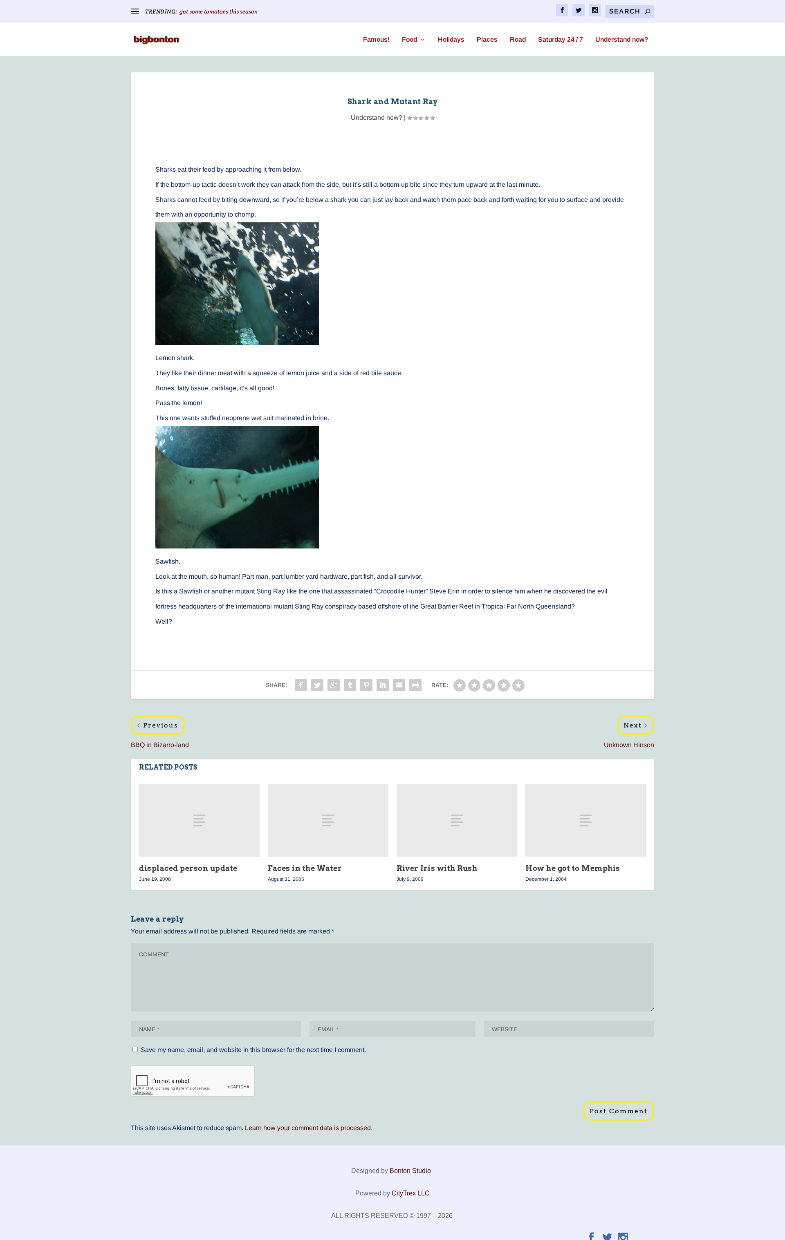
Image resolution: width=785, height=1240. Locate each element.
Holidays (451, 39)
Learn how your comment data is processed (308, 1127)
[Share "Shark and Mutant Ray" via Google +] (333, 685)
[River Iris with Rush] (457, 820)
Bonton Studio (410, 1170)
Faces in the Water (305, 868)
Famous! (376, 39)
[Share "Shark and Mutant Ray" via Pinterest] (366, 685)
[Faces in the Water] (328, 820)
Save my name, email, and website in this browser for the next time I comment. (253, 1049)
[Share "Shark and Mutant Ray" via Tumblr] (350, 685)
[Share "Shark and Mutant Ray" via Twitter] (317, 685)
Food (409, 39)
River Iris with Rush (437, 868)
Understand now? (621, 39)
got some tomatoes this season (218, 11)
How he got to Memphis (572, 868)
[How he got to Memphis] (585, 820)
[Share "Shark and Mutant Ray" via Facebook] (301, 685)
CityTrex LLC (411, 1193)
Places (487, 39)
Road (518, 39)
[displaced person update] (199, 820)
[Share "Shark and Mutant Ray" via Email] (399, 685)
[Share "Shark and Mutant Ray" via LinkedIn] (383, 685)
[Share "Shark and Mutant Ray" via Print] (415, 685)
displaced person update (188, 868)
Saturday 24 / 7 (560, 39)
